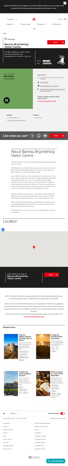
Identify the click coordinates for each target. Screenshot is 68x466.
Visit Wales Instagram (40, 436)
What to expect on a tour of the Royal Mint (57, 373)
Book (55, 42)
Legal (4, 436)
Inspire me (10, 24)
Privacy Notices (7, 439)
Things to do (41, 24)
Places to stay (25, 24)
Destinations (56, 24)
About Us (5, 442)
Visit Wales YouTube (40, 442)
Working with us (7, 449)
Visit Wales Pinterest (40, 449)
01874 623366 (44, 82)
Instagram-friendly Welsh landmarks (56, 336)
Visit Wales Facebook (40, 439)
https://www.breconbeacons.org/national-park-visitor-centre (52, 90)
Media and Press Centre (41, 426)
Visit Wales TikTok (39, 445)
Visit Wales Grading (8, 445)
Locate (3, 229)
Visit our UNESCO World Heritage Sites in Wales (25, 337)
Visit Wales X (38, 433)
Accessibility (6, 423)
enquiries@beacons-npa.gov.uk (49, 86)
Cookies (5, 433)
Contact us (6, 426)
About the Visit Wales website (42, 423)
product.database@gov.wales (47, 101)
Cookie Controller (8, 429)
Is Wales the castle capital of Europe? (25, 373)
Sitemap (37, 429)
